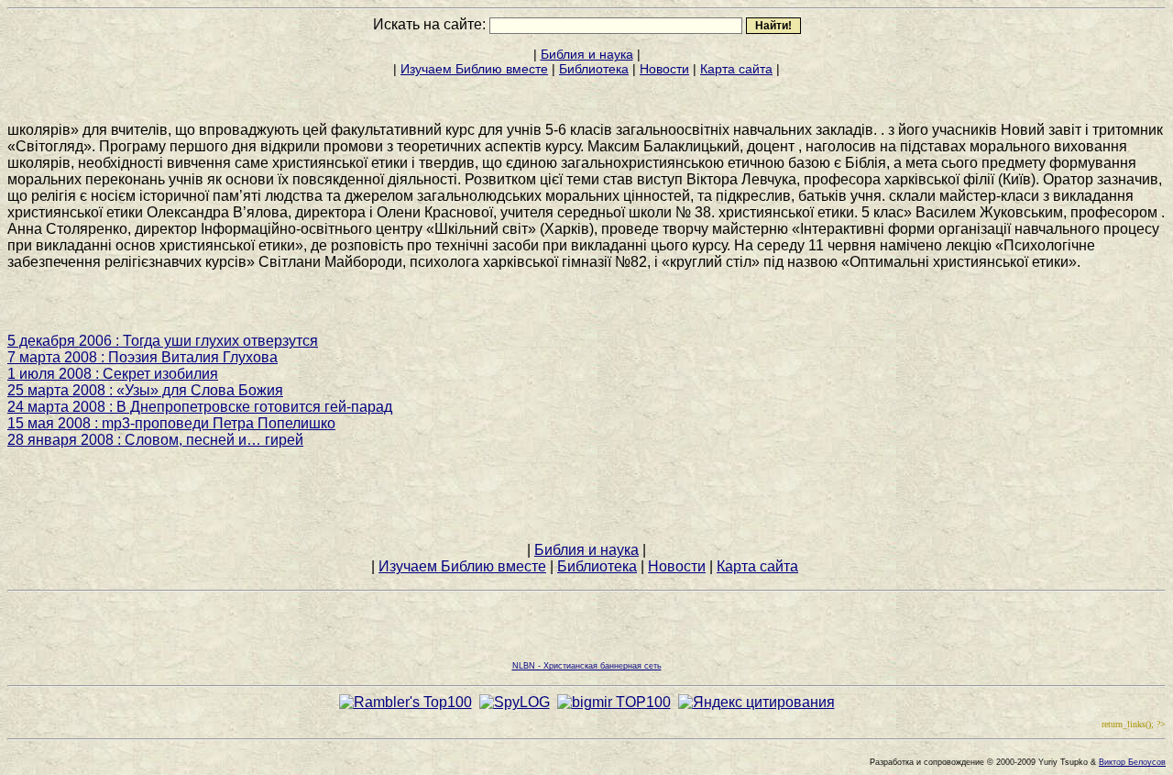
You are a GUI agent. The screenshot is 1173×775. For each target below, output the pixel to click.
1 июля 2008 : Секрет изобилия (112, 374)
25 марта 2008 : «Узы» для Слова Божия (145, 390)
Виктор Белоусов (1132, 762)
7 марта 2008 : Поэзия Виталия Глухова (142, 357)
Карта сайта (736, 68)
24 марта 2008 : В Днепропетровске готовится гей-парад (199, 407)
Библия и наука (587, 54)
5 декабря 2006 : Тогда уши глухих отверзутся (162, 341)
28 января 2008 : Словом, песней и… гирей (155, 440)
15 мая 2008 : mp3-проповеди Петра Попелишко (171, 423)
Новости (664, 68)
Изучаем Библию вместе (474, 68)
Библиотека (594, 68)
